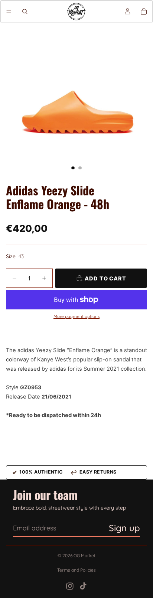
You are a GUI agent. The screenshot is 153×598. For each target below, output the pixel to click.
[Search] (25, 11)
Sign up (124, 527)
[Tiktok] (83, 586)
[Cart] (144, 11)
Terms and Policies (76, 570)
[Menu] (8, 11)
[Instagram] (69, 586)
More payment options (76, 316)
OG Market (84, 555)
